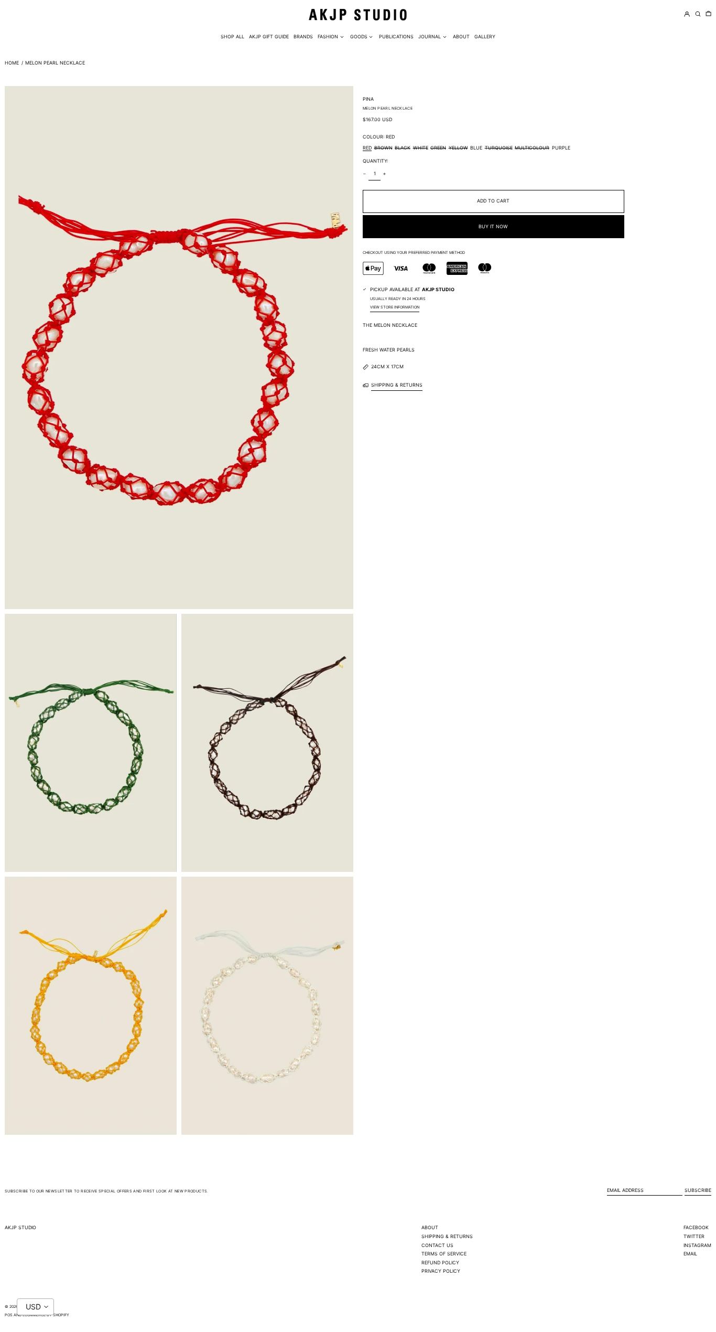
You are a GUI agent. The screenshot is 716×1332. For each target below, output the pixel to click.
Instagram (697, 1245)
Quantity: (375, 161)
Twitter (694, 1236)
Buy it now (493, 226)
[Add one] (385, 174)
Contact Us (437, 1245)
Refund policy (440, 1262)
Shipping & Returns (447, 1236)
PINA (368, 99)
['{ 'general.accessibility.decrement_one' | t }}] (365, 174)
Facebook (696, 1227)
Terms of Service (444, 1253)
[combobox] (35, 1306)
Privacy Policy (440, 1271)
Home (12, 63)
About (429, 1227)
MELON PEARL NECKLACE (55, 63)
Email (690, 1253)
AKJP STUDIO (20, 1227)
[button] (708, 14)
